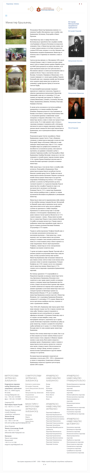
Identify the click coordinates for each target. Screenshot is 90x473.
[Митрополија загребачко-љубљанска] (45, 9)
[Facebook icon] (79, 4)
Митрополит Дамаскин (76, 93)
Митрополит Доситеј (75, 61)
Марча (27, 417)
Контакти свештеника (32, 384)
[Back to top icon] (81, 469)
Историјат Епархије (74, 31)
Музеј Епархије (73, 128)
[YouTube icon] (81, 4)
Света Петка (29, 421)
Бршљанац (29, 419)
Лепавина (28, 415)
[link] (16, 36)
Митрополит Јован (74, 122)
